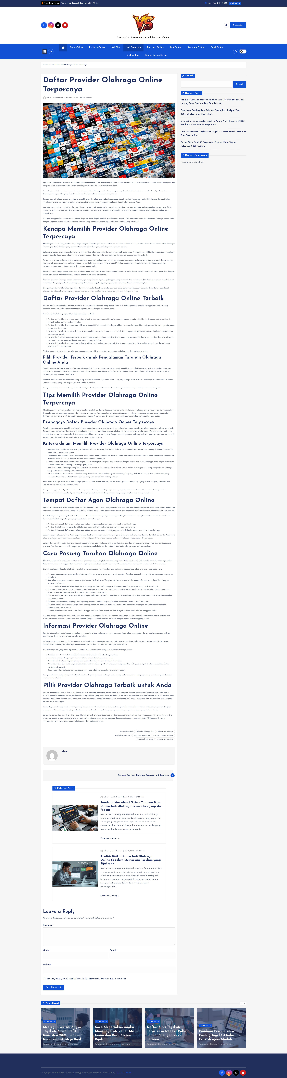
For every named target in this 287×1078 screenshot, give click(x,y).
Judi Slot (115, 47)
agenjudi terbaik (127, 731)
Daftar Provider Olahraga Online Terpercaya (69, 65)
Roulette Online (97, 47)
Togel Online (217, 47)
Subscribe (238, 25)
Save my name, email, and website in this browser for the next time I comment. (86, 979)
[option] (65, 1028)
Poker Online (76, 47)
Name (47, 951)
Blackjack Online (195, 47)
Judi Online (175, 47)
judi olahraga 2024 (123, 735)
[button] (241, 1003)
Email (113, 951)
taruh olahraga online (145, 739)
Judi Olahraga (133, 47)
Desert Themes (123, 1073)
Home (45, 65)
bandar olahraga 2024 (146, 731)
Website (47, 965)
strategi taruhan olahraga (164, 735)
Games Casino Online (156, 55)
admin (48, 98)
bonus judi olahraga (166, 731)
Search (189, 76)
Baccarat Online (155, 47)
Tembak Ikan (132, 55)
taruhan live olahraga (165, 739)
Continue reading (109, 838)
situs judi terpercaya (142, 735)
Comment (48, 926)
